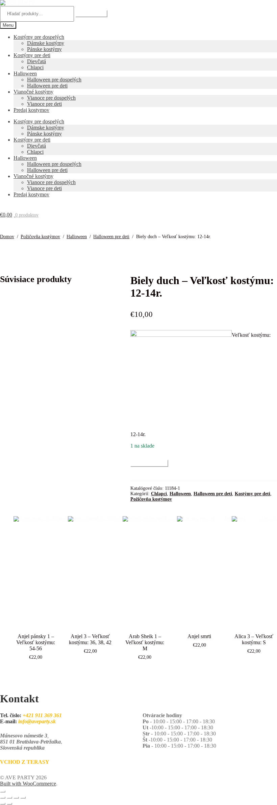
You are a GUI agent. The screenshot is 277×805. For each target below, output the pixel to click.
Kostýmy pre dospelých (39, 37)
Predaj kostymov (31, 110)
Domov (7, 236)
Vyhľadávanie (91, 13)
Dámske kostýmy (45, 43)
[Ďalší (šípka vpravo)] (9, 804)
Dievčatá (36, 61)
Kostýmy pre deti (32, 55)
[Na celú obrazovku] (9, 798)
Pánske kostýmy (44, 49)
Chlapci (35, 67)
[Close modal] (2, 791)
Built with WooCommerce (28, 783)
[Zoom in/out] (2, 798)
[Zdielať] (16, 798)
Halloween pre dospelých (54, 79)
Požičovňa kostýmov (40, 236)
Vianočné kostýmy (33, 92)
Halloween (25, 73)
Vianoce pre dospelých (51, 98)
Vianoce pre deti (44, 104)
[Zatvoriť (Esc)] (23, 798)
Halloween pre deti (47, 86)
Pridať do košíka (149, 463)
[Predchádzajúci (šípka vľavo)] (2, 804)
